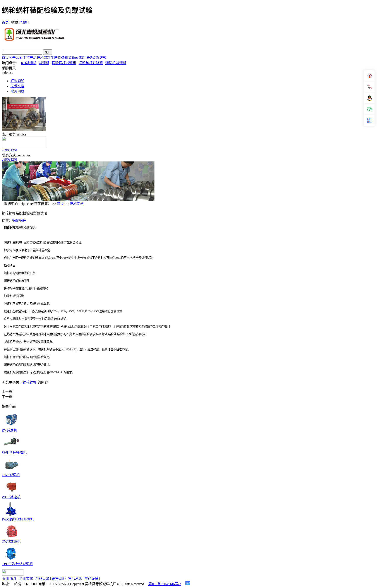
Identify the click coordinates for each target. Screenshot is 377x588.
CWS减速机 (11, 475)
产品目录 (42, 578)
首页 (5, 22)
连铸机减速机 (115, 63)
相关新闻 (72, 58)
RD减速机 (28, 63)
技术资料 (44, 58)
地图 (24, 22)
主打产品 (30, 58)
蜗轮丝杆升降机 (91, 63)
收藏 (14, 22)
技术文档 (17, 86)
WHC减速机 (11, 497)
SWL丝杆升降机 (14, 452)
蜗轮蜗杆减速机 (64, 63)
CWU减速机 (11, 541)
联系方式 (99, 58)
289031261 (9, 150)
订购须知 (17, 81)
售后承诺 (75, 578)
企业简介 (10, 578)
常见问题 (17, 91)
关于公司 (16, 58)
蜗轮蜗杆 (19, 221)
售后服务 (86, 58)
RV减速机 (9, 430)
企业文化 (26, 578)
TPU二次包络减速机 (17, 564)
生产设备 (58, 58)
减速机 (44, 63)
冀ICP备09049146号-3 (164, 584)
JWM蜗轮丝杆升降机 (18, 519)
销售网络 (59, 578)
